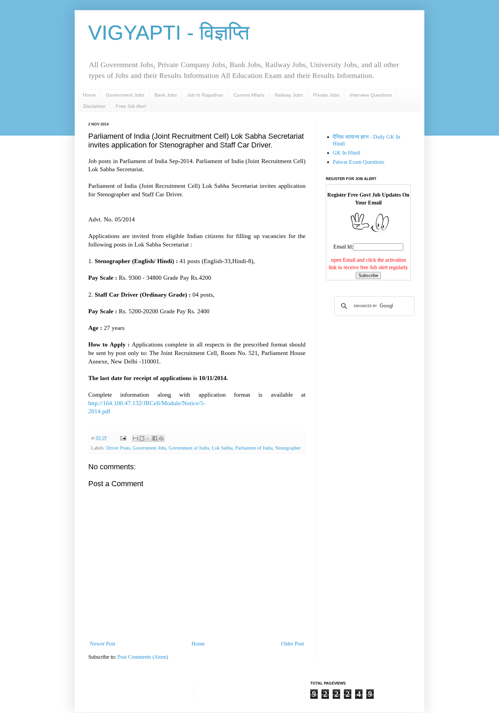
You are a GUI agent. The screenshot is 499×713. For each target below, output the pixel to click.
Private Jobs (326, 95)
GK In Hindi (346, 153)
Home (89, 95)
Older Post (292, 644)
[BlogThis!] (141, 438)
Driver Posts (118, 448)
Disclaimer (94, 106)
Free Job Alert (131, 106)
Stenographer (288, 448)
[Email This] (135, 438)
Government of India (189, 448)
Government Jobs (125, 95)
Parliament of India (254, 448)
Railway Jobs (289, 95)
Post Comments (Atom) (142, 657)
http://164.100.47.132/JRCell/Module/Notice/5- (146, 403)
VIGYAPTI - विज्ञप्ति (169, 32)
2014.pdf (99, 411)
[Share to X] (148, 438)
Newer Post (102, 644)
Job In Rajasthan (205, 95)
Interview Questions (371, 95)
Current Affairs (249, 95)
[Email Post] (123, 437)
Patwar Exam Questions (358, 162)
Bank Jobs (165, 95)
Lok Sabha (222, 448)
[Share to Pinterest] (161, 438)
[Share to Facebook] (154, 438)
